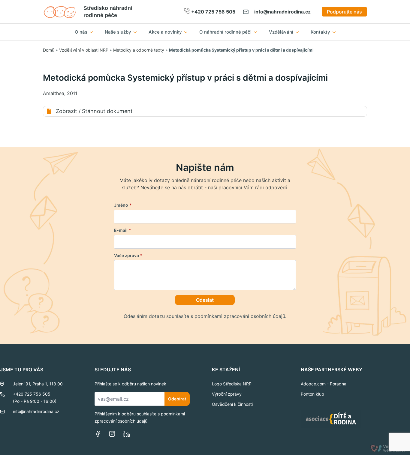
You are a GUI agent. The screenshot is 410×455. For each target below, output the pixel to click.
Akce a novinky (165, 32)
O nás (81, 32)
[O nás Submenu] (93, 32)
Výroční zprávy (227, 394)
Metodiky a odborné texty (138, 49)
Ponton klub (312, 394)
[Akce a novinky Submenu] (187, 32)
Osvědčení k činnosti (232, 404)
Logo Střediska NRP (232, 383)
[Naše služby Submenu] (137, 32)
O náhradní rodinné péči (225, 32)
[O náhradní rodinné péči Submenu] (257, 32)
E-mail (122, 230)
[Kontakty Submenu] (336, 32)
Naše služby (118, 32)
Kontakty (320, 32)
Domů (48, 49)
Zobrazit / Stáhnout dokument (94, 111)
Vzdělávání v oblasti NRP (83, 49)
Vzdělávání (281, 32)
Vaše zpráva (128, 255)
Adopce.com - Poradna (323, 383)
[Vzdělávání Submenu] (299, 32)
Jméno (123, 205)
